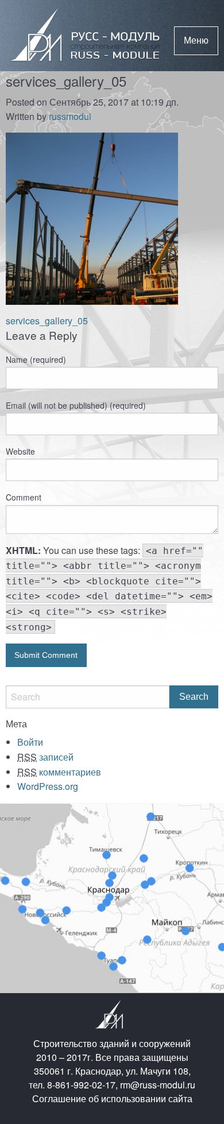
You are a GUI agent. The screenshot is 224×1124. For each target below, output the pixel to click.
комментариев (59, 771)
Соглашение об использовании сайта (112, 1098)
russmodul (70, 116)
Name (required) (36, 359)
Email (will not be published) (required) (76, 405)
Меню (196, 40)
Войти (30, 742)
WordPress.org (47, 786)
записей (45, 756)
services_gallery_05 (47, 320)
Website (20, 451)
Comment (23, 497)
